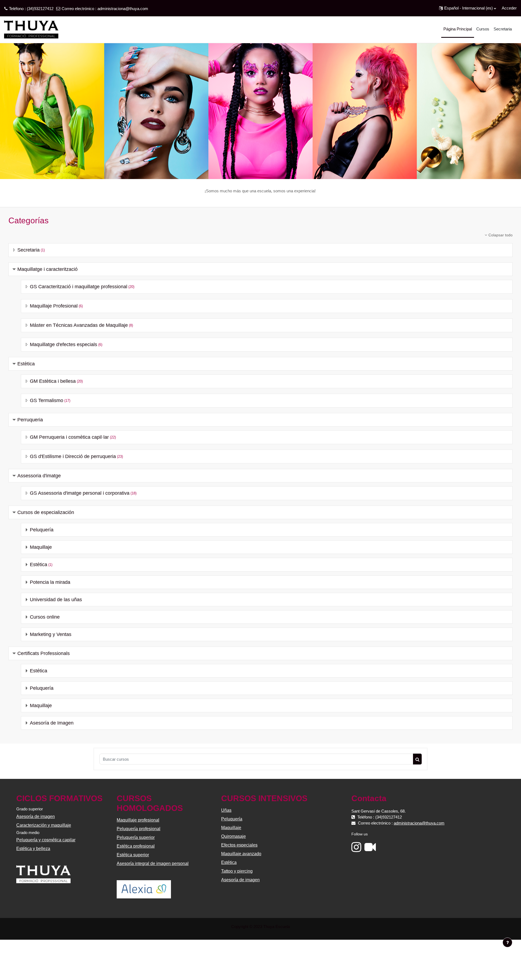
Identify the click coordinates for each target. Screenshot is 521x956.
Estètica (26, 363)
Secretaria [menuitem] (503, 29)
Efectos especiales (239, 845)
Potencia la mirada (50, 582)
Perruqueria (30, 419)
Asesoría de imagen (35, 816)
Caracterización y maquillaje (43, 825)
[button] (468, 8)
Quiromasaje (233, 836)
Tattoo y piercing (237, 871)
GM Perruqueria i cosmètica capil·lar (69, 437)
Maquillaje (41, 547)
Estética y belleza (33, 848)
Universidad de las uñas (56, 599)
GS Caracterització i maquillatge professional (78, 286)
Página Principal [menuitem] (457, 29)
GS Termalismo (46, 400)
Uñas (226, 810)
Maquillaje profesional (138, 820)
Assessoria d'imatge (39, 475)
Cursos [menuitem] (482, 29)
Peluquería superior (136, 837)
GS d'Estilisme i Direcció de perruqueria (73, 456)
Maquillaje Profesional (54, 306)
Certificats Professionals (43, 653)
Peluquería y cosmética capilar (45, 840)
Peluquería (41, 529)
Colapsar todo (500, 235)
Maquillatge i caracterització (47, 269)
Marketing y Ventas (50, 634)
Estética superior (133, 854)
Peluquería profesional (138, 828)
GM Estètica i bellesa (53, 381)
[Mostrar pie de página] (507, 942)
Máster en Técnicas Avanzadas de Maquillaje (79, 325)
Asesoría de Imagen (52, 723)
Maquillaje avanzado (241, 853)
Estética (38, 564)
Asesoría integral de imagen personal (153, 863)
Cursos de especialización (45, 512)
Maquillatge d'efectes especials (63, 344)
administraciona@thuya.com (122, 8)
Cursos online (45, 617)
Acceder (509, 8)
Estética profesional (136, 846)
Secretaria (28, 250)
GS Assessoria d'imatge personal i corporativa (79, 493)
